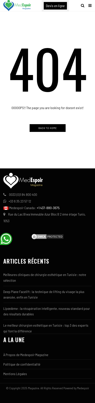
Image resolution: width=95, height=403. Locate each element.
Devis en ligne (55, 6)
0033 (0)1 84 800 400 (23, 194)
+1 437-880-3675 (48, 208)
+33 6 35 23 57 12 (20, 201)
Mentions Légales (15, 374)
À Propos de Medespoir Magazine (25, 355)
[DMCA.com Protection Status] (47, 236)
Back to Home (47, 127)
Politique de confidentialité (21, 364)
